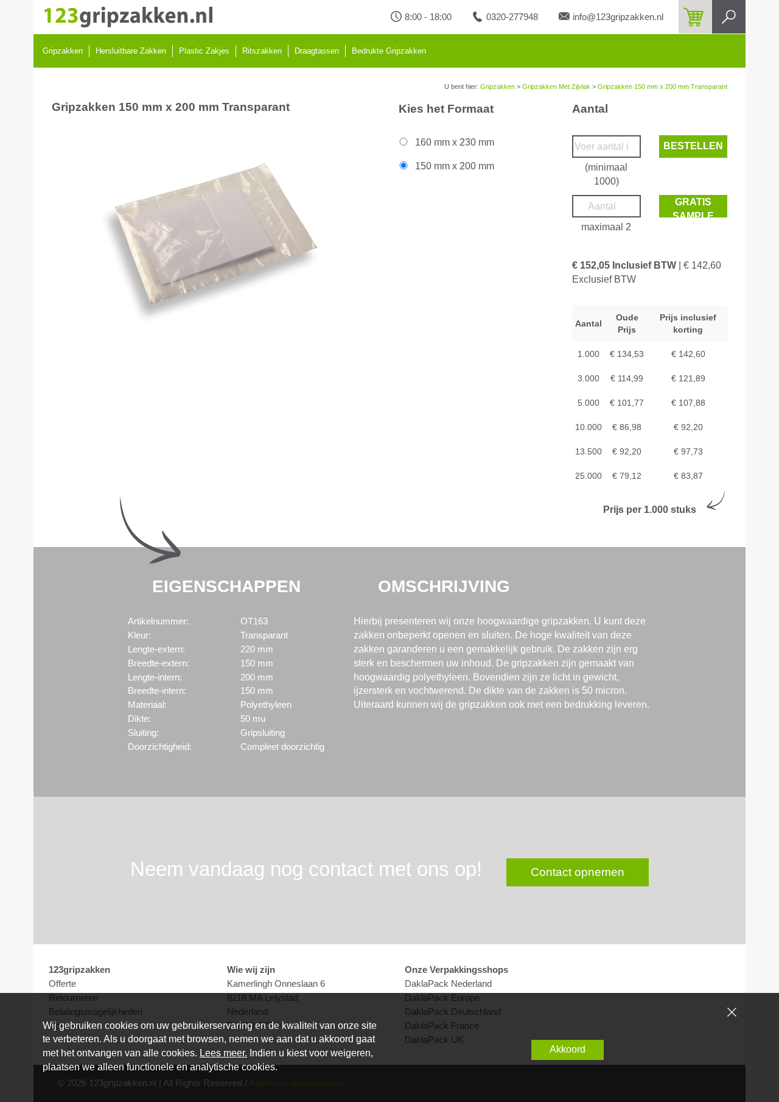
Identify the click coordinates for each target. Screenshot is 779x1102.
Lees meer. (223, 1053)
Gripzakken (63, 50)
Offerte (62, 984)
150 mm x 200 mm (453, 166)
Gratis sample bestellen (693, 207)
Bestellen (693, 146)
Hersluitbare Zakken (131, 50)
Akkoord (567, 1049)
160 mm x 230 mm (453, 142)
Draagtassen (317, 50)
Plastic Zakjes (204, 50)
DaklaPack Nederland (448, 984)
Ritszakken (262, 50)
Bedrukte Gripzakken (389, 50)
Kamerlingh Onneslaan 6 (276, 984)
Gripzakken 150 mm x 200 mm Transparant (662, 86)
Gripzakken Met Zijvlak (556, 86)
